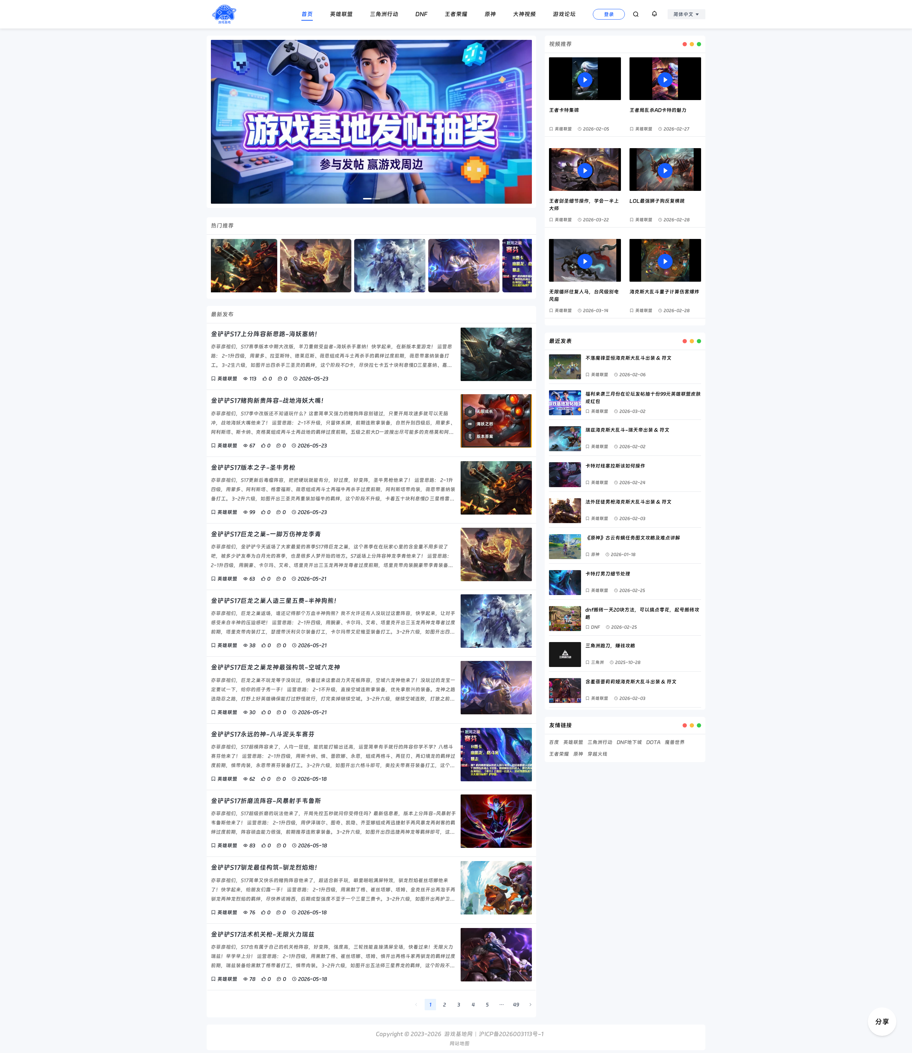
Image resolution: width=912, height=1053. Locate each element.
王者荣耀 (559, 754)
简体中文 (683, 14)
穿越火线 (597, 754)
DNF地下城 (629, 742)
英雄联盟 (573, 742)
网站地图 (460, 1043)
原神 (578, 754)
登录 (609, 14)
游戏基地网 (458, 1034)
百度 (554, 742)
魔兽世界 (675, 742)
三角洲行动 (599, 742)
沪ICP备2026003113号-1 (511, 1034)
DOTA (653, 742)
